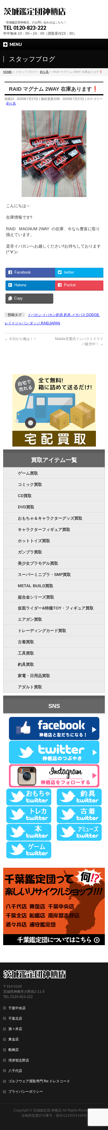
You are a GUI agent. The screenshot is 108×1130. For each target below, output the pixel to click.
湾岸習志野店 (18, 1060)
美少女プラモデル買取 (38, 563)
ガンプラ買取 (30, 552)
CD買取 (25, 495)
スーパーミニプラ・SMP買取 (44, 574)
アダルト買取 (30, 687)
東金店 (13, 1039)
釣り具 (11, 103)
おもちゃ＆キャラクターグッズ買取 (50, 518)
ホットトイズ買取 (34, 540)
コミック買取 (30, 484)
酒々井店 (15, 1029)
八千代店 (15, 1071)
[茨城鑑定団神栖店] (34, 11)
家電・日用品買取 (34, 675)
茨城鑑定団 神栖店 (47, 1110)
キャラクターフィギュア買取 (44, 529)
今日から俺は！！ (21, 339)
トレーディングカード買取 (42, 630)
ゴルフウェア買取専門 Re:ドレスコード (39, 1081)
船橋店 (13, 1050)
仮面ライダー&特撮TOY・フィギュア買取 (56, 608)
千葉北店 (15, 1018)
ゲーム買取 (28, 473)
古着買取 (26, 642)
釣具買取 (26, 664)
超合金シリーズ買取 (36, 597)
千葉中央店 (17, 1008)
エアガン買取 (30, 619)
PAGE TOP (100, 1091)
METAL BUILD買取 (35, 585)
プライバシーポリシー (25, 1092)
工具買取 (26, 653)
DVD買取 (26, 507)
